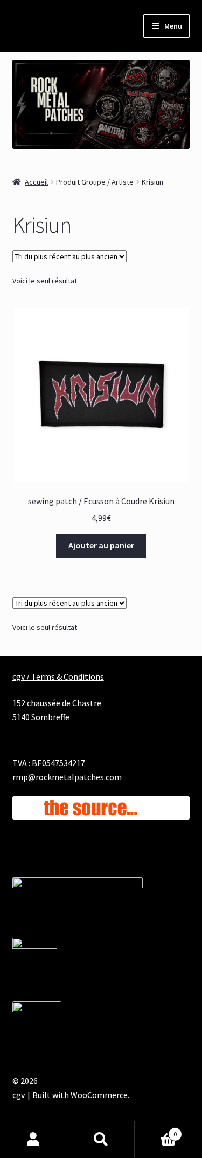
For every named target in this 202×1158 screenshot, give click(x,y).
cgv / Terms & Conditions (58, 676)
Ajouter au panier (101, 545)
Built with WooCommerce (80, 1094)
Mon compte (33, 1139)
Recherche (101, 1139)
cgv (18, 1094)
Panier (156, 1130)
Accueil (36, 182)
